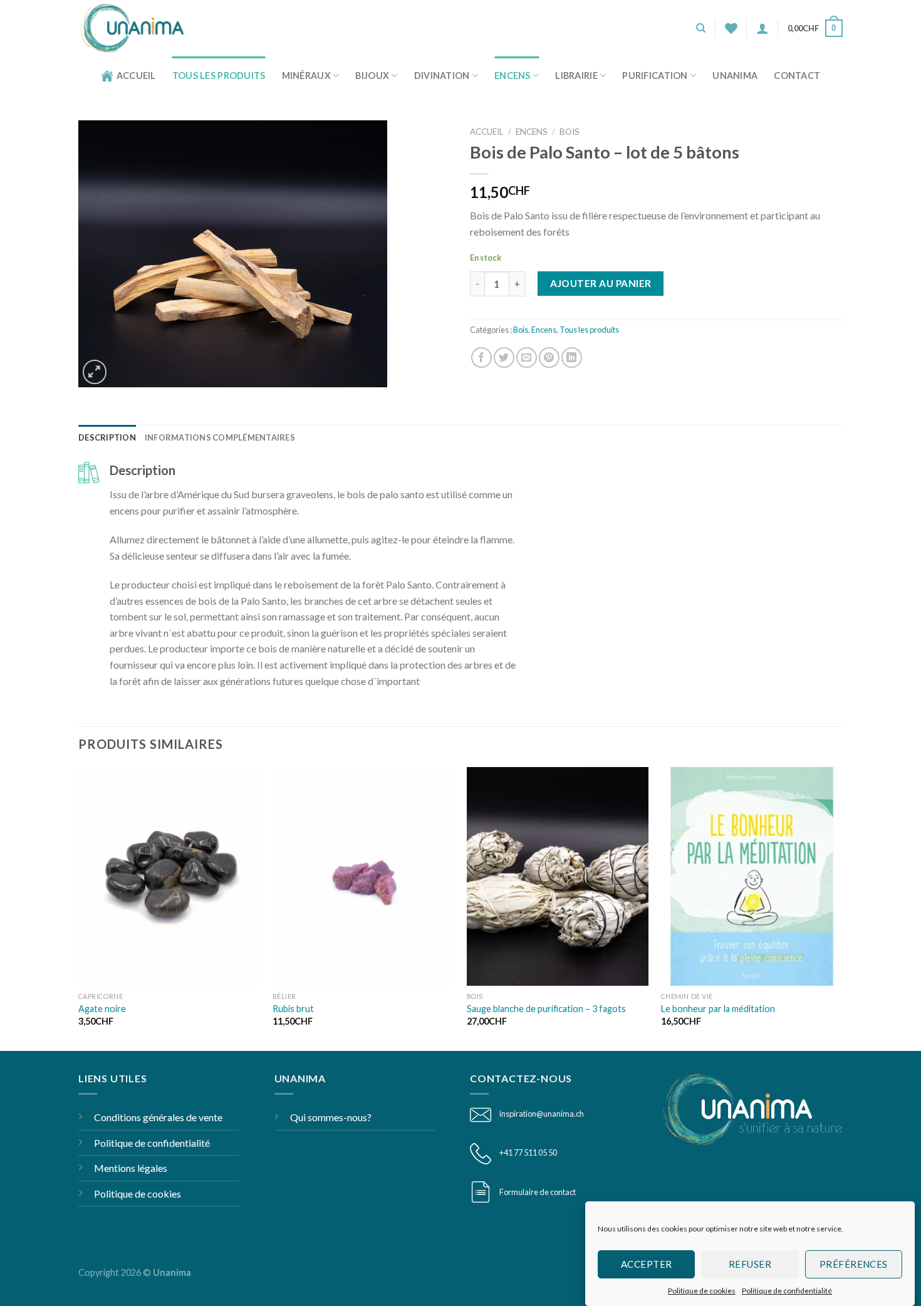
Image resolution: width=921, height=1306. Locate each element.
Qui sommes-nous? (331, 1117)
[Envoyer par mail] (526, 357)
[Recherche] (700, 28)
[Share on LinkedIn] (571, 357)
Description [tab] (107, 437)
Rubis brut (293, 1008)
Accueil (136, 75)
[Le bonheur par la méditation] (752, 876)
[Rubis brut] (363, 876)
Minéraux (306, 75)
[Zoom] (95, 372)
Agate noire (102, 1008)
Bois (569, 132)
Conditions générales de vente (158, 1117)
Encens (512, 75)
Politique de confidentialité (787, 1290)
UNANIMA (734, 75)
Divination (442, 75)
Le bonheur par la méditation (718, 1008)
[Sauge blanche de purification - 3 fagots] (557, 876)
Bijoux (372, 75)
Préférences (854, 1264)
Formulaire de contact (537, 1192)
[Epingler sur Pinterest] (549, 357)
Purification (654, 75)
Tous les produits (219, 75)
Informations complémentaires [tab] (220, 437)
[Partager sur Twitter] (504, 357)
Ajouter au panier (601, 283)
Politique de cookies (702, 1290)
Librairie (576, 75)
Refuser (750, 1264)
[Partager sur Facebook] (481, 357)
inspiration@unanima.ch (541, 1114)
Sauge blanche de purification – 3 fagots (546, 1008)
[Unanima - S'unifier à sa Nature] (136, 28)
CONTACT (797, 75)
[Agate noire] (169, 876)
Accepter (646, 1264)
